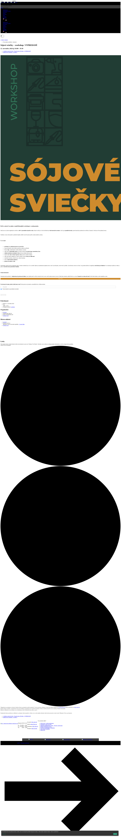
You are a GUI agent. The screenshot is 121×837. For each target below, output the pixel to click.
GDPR (18, 743)
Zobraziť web (6, 315)
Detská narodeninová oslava (46, 726)
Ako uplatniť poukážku (45, 729)
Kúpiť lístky (60, 278)
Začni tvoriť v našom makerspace (47, 723)
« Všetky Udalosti (4, 39)
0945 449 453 (77, 707)
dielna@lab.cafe (33, 724)
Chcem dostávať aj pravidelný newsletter (10, 289)
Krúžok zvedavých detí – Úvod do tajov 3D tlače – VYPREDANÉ (17, 51)
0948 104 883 (34, 728)
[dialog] (59, 833)
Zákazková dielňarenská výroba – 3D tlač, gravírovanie (51, 725)
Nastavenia (4, 833)
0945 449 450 (34, 722)
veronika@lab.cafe (62, 707)
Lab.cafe (4, 312)
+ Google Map (22, 324)
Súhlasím (115, 833)
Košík (2, 7)
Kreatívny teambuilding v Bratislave (47, 727)
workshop (13, 307)
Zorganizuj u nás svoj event (45, 724)
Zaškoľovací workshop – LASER (10, 52)
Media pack (42, 730)
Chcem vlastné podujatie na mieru (60, 281)
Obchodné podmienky (24, 743)
